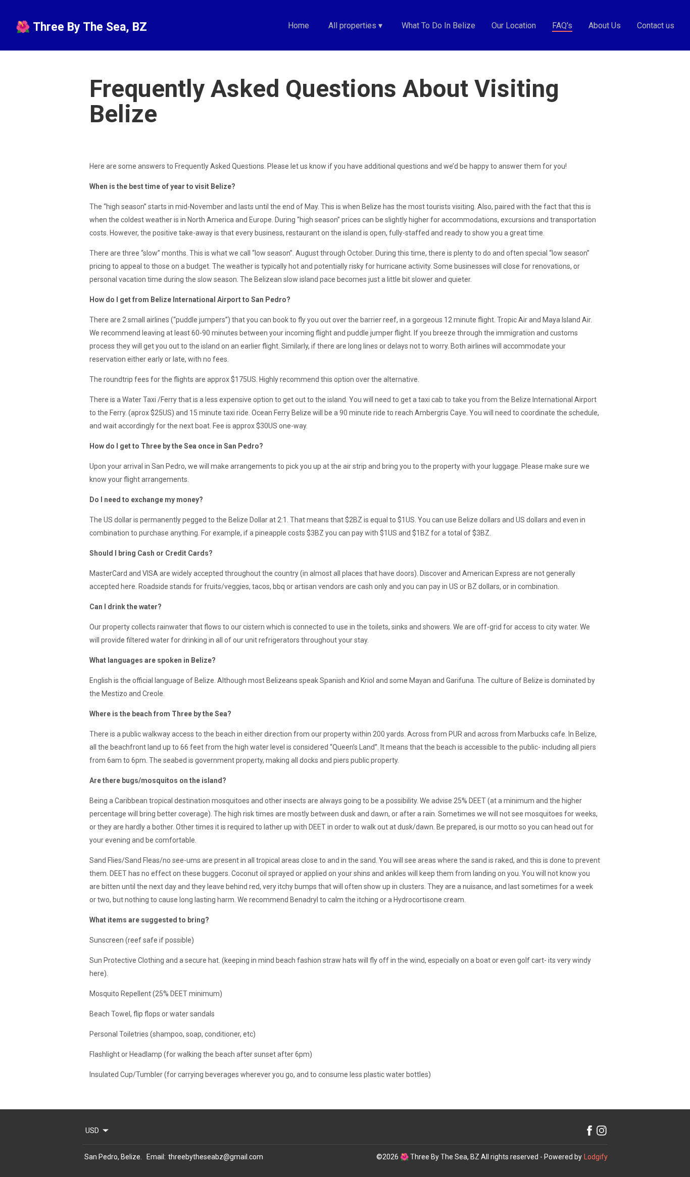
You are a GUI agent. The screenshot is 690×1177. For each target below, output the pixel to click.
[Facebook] (589, 1130)
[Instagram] (602, 1130)
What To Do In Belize (438, 25)
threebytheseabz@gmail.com (215, 1157)
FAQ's (562, 25)
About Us (604, 25)
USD (92, 1130)
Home (298, 25)
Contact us (655, 25)
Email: (156, 1157)
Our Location (513, 25)
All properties (355, 25)
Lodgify (596, 1157)
